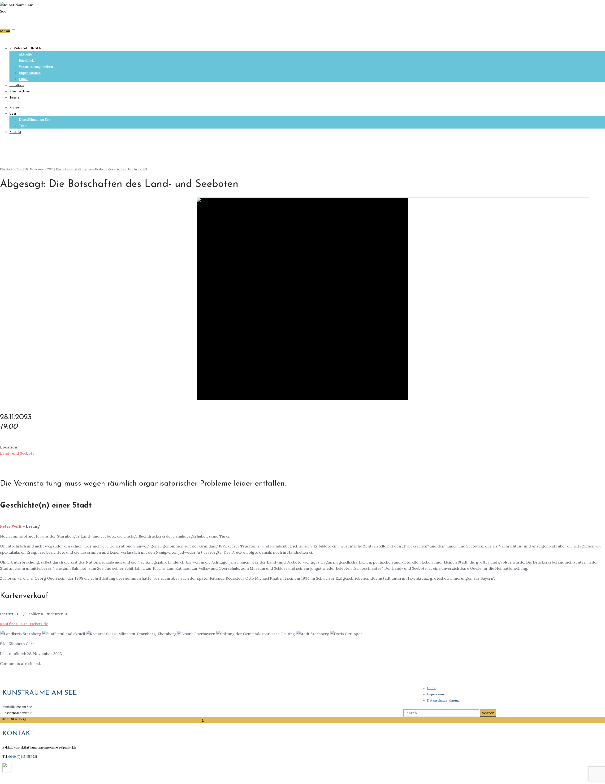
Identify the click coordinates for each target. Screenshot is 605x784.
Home (431, 688)
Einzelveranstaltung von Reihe (80, 169)
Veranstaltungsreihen (36, 67)
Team (23, 126)
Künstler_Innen (19, 91)
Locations (16, 85)
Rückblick (26, 60)
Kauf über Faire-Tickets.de (24, 623)
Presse (14, 107)
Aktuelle (25, 54)
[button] (13, 30)
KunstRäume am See (35, 119)
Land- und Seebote (17, 453)
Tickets (14, 97)
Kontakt (15, 132)
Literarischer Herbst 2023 (126, 169)
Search (488, 713)
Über (12, 113)
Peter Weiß (11, 526)
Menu (5, 31)
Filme (23, 79)
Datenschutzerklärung (443, 700)
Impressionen (30, 73)
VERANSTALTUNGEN (25, 48)
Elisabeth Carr (11, 169)
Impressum (435, 694)
